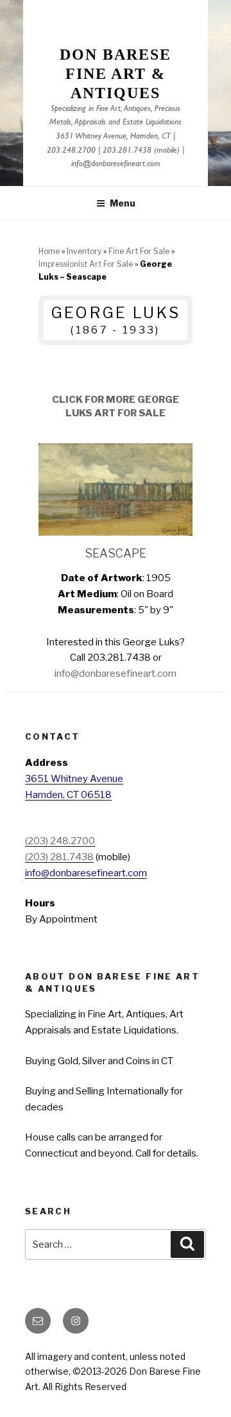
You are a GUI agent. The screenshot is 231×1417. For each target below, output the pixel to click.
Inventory (84, 251)
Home (49, 251)
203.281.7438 (127, 151)
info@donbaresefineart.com (115, 164)
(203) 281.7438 (59, 857)
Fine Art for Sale (138, 251)
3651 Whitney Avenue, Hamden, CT (113, 137)
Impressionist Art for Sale (85, 264)
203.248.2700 (71, 151)
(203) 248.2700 (60, 841)
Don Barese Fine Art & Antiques (115, 73)
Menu (122, 203)
